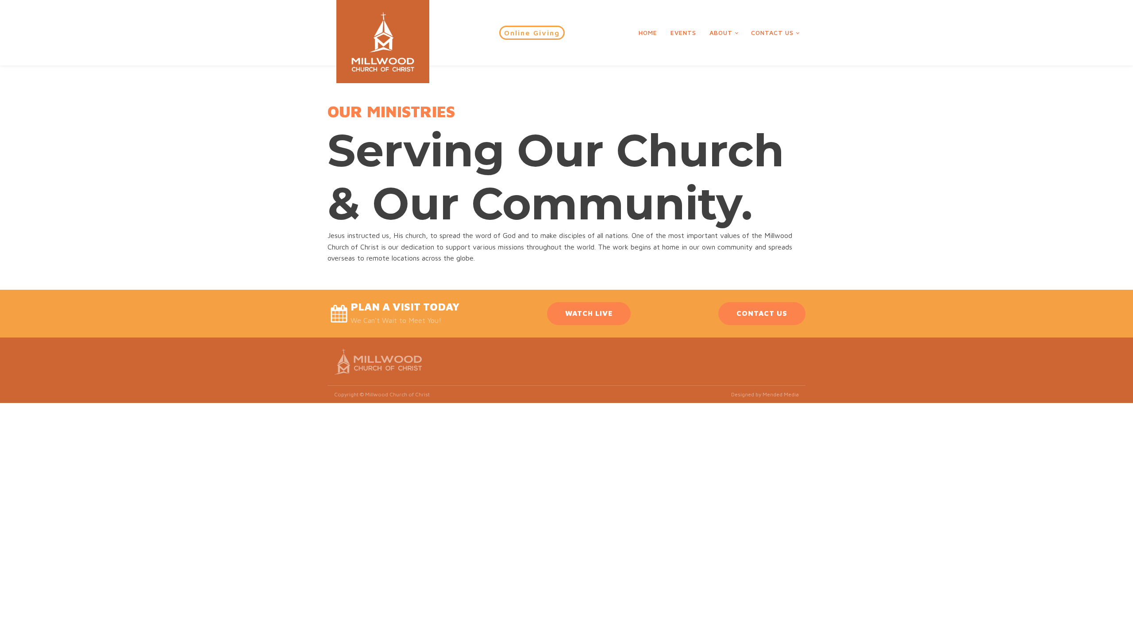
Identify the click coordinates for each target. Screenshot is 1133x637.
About (720, 32)
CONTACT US (761, 313)
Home (648, 32)
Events (683, 32)
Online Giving (532, 33)
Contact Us (772, 32)
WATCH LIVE (589, 313)
